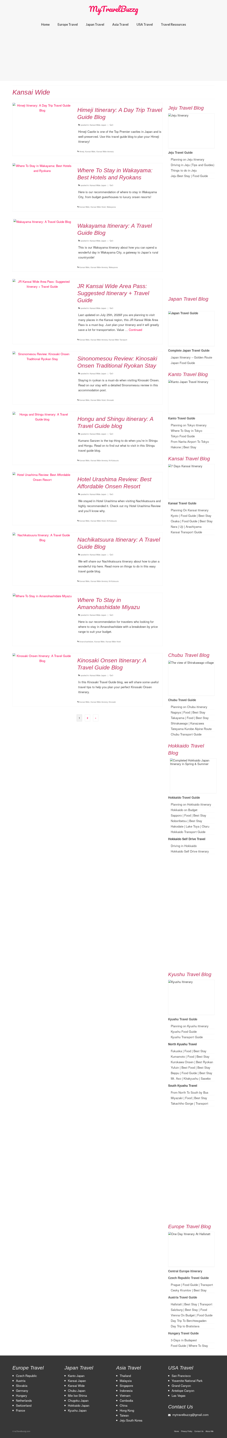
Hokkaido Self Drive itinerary (190, 851)
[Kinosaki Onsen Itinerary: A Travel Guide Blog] (42, 657)
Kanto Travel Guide (181, 418)
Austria (20, 1380)
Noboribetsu (179, 821)
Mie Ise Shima (77, 1395)
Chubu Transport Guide (186, 734)
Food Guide (200, 176)
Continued (135, 329)
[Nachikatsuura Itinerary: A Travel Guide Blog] (42, 537)
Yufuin (175, 1067)
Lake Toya (192, 826)
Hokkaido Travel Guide (184, 797)
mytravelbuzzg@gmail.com (190, 1414)
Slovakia (21, 1385)
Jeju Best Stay (180, 176)
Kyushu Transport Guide (187, 1037)
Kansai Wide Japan (98, 124)
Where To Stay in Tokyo (186, 430)
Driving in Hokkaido (184, 845)
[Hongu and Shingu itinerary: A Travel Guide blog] (42, 416)
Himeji (81, 151)
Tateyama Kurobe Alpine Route (191, 728)
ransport (206, 1304)
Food (186, 712)
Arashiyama (193, 526)
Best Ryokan (204, 1062)
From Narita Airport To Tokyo (190, 441)
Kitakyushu (191, 1078)
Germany (22, 1390)
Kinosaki (110, 400)
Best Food (188, 1067)
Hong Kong (127, 1410)
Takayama (177, 717)
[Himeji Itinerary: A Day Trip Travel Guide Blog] (42, 107)
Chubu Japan (76, 1390)
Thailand (125, 1375)
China (123, 1405)
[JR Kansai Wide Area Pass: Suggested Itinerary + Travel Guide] (42, 283)
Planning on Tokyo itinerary (189, 425)
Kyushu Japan (77, 1410)
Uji (181, 526)
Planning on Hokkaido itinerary (191, 804)
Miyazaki (177, 1098)
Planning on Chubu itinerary (189, 706)
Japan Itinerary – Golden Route (191, 357)
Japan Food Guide (183, 362)
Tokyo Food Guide (183, 436)
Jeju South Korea (131, 1420)
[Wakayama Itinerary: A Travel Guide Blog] (42, 221)
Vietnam (125, 1395)
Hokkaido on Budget (184, 810)
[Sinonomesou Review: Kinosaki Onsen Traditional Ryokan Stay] (42, 356)
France (20, 1410)
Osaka (175, 521)
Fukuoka (176, 1051)
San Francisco (181, 1375)
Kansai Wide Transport (118, 340)
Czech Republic (26, 1375)
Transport (202, 1103)
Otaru (205, 826)
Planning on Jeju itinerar (187, 159)
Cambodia (126, 1400)
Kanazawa (197, 723)
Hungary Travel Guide (183, 1333)
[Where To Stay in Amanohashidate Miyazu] (42, 595)
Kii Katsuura (114, 460)
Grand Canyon (181, 1385)
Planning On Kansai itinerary (190, 510)
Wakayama (111, 207)
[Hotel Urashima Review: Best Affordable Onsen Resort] (42, 476)
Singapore (126, 1385)
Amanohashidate (86, 641)
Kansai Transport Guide (186, 532)
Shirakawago (179, 723)
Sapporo (176, 815)
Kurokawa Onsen (182, 1062)
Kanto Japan (76, 1375)
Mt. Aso (176, 1078)
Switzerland (23, 1405)
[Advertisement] (113, 56)
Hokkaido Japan (78, 1405)
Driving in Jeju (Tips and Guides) (192, 165)
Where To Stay (198, 1345)
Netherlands (24, 1400)
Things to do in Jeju (184, 170)
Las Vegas (179, 1395)
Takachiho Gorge (182, 1103)
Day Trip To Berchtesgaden (188, 1320)
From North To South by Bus (189, 1092)
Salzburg (176, 1309)
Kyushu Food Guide (184, 1031)
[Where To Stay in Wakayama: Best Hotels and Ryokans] (42, 167)
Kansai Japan (77, 1380)
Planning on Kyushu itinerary (190, 1026)
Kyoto (174, 515)
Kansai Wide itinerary (105, 151)
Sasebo (206, 1078)
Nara (174, 526)
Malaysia (126, 1380)
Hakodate (177, 826)
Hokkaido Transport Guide (188, 831)
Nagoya (176, 712)
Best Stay (189, 447)
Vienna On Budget (183, 1315)
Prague (175, 1284)
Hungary (21, 1395)
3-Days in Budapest (184, 1340)
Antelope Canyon (183, 1390)
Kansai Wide (90, 151)
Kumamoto (178, 1056)
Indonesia (126, 1390)
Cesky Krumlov (181, 1290)
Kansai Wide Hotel (98, 207)
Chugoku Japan (78, 1400)
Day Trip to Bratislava (185, 1326)
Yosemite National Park (187, 1380)
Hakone (176, 447)
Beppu (175, 1073)
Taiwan (124, 1415)
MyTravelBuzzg (113, 9)
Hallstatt (176, 1304)
